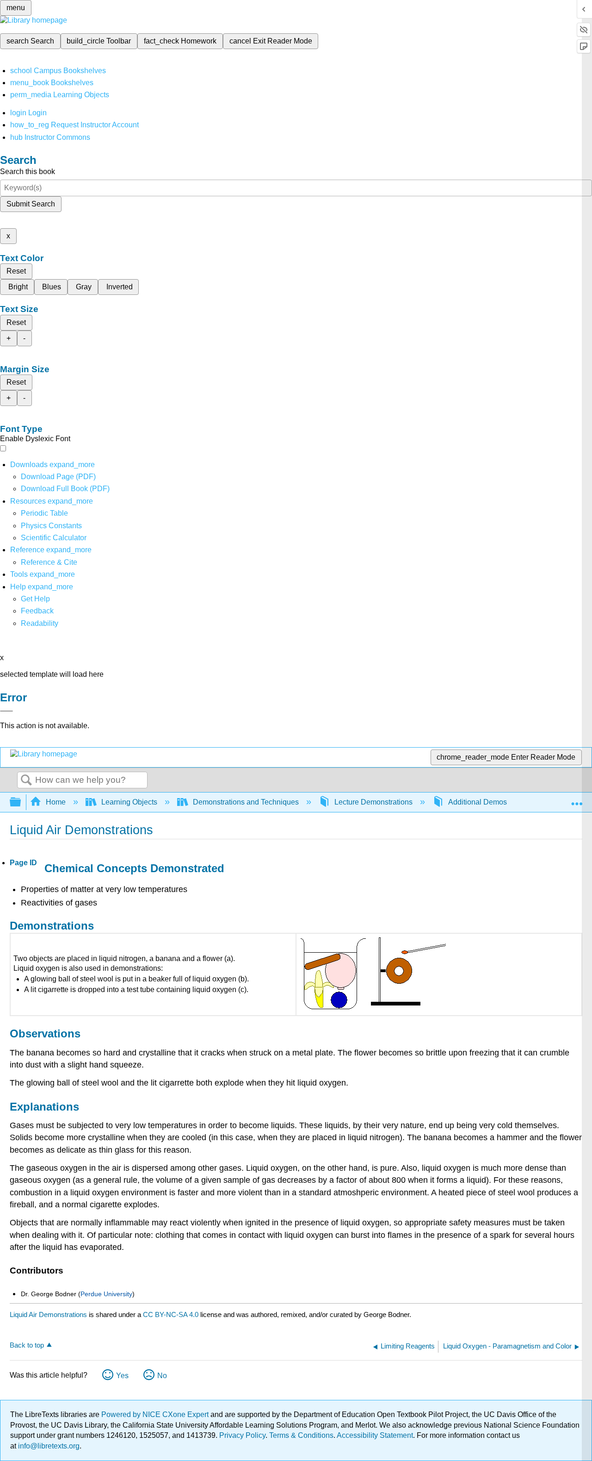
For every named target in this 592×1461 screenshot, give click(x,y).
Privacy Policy (242, 1435)
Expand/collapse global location (576, 799)
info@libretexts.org (48, 1446)
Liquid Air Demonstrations (48, 1314)
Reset (16, 271)
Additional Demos (477, 802)
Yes (122, 1376)
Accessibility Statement (375, 1435)
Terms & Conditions (301, 1435)
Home (56, 802)
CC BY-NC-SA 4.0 (170, 1314)
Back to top (27, 1345)
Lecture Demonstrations (373, 802)
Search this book (27, 171)
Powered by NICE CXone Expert (155, 1414)
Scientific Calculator (53, 538)
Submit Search (30, 204)
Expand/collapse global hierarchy (21, 802)
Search (26, 780)
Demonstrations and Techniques (246, 802)
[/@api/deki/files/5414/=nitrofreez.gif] (372, 1007)
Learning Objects (129, 802)
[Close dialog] (6, 711)
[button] (37, 611)
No (162, 1376)
